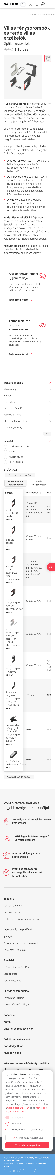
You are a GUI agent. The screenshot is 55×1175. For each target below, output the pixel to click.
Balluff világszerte (12, 980)
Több (47, 433)
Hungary (31, 1171)
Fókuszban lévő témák (15, 950)
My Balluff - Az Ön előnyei (16, 1004)
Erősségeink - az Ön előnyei (17, 967)
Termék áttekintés (13, 905)
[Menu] (49, 4)
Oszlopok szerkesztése (20, 475)
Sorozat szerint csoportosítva (16, 483)
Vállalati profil (10, 973)
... (16, 13)
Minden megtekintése (39, 483)
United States (14, 1171)
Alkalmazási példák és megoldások (21, 943)
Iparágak (8, 936)
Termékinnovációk (13, 912)
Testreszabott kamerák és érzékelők (22, 919)
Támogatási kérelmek (14, 998)
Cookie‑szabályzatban (18, 1107)
